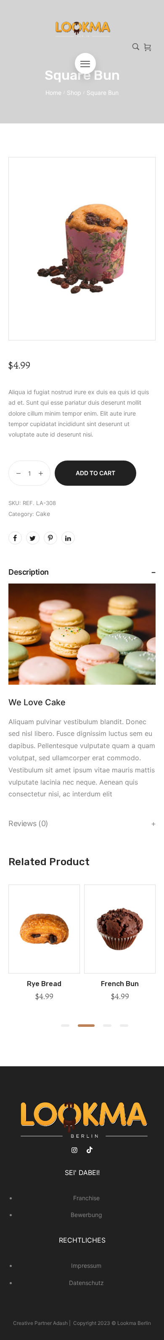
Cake (43, 513)
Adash (61, 1323)
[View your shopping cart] (147, 47)
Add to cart (95, 472)
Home (53, 92)
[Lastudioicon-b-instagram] (74, 1149)
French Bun (120, 984)
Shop (74, 92)
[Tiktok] (89, 1149)
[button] (65, 1025)
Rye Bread (44, 984)
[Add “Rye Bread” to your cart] (44, 970)
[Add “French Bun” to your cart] (119, 970)
